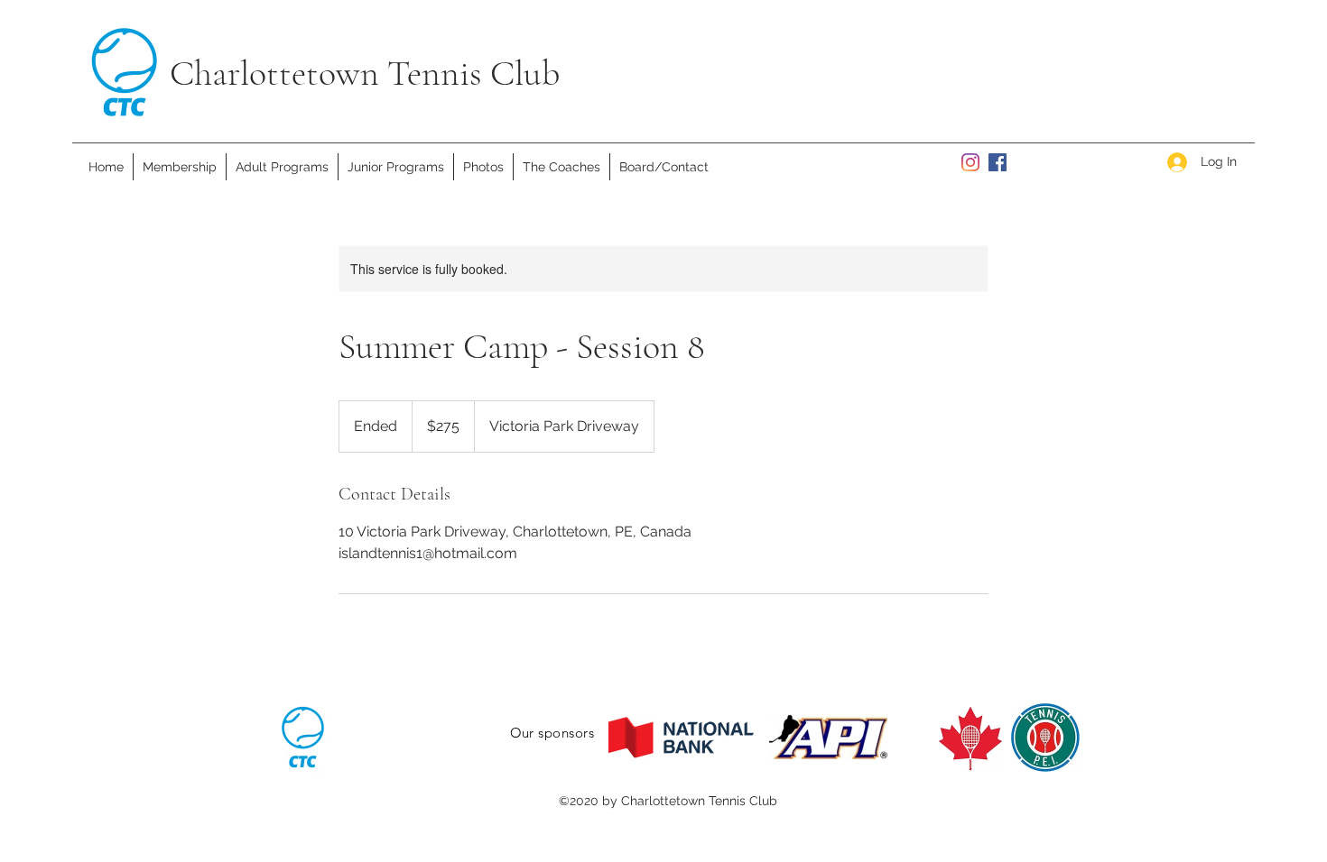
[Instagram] (970, 162)
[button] (282, 166)
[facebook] (997, 162)
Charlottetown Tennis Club (365, 73)
